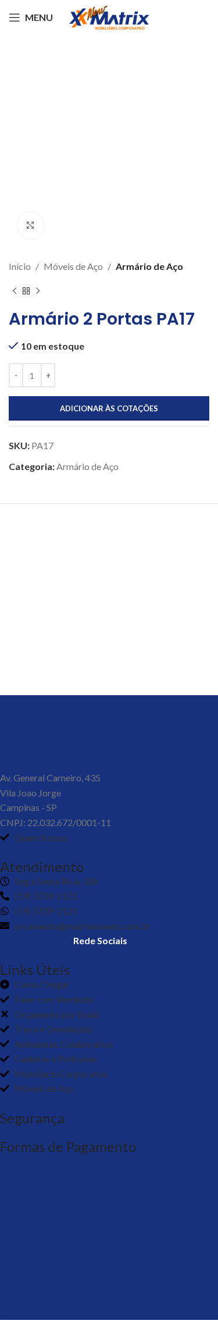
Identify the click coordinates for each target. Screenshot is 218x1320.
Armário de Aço (149, 266)
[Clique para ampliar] (30, 225)
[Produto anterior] (14, 291)
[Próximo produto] (38, 291)
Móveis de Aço (73, 266)
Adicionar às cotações (109, 408)
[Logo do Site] (109, 16)
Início (20, 266)
